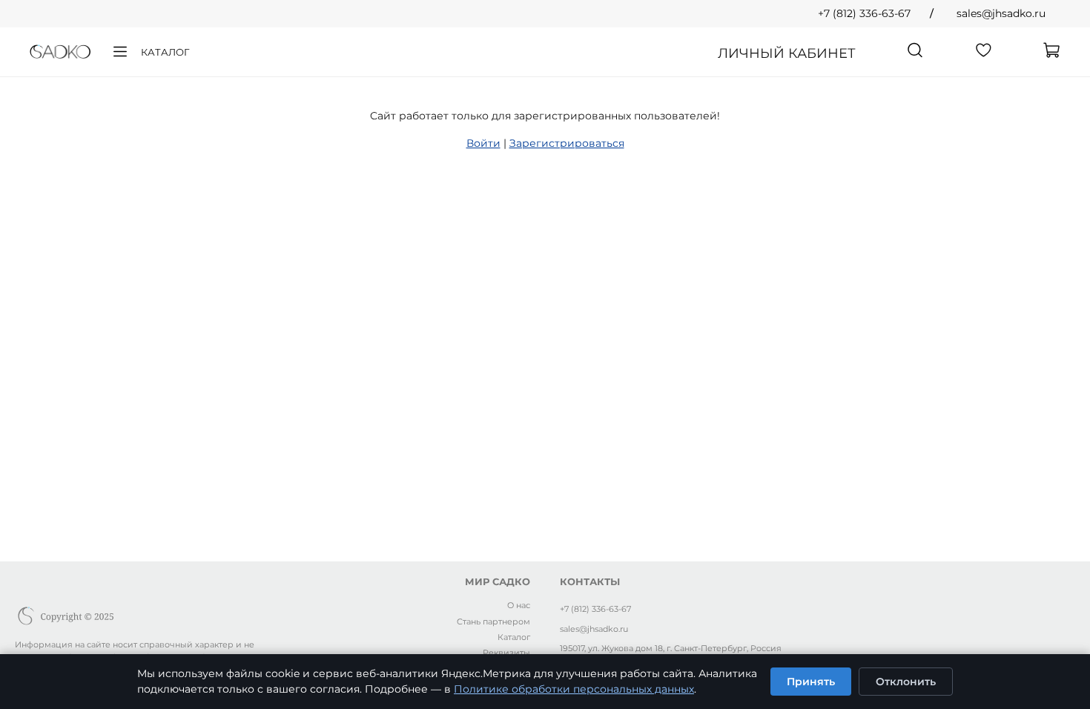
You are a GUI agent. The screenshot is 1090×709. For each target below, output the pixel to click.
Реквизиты (506, 652)
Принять (811, 681)
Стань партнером (493, 621)
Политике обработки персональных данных (574, 689)
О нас (518, 605)
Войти (483, 143)
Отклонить (906, 681)
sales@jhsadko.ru (1001, 13)
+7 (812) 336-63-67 (864, 13)
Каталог (165, 52)
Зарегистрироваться (566, 143)
